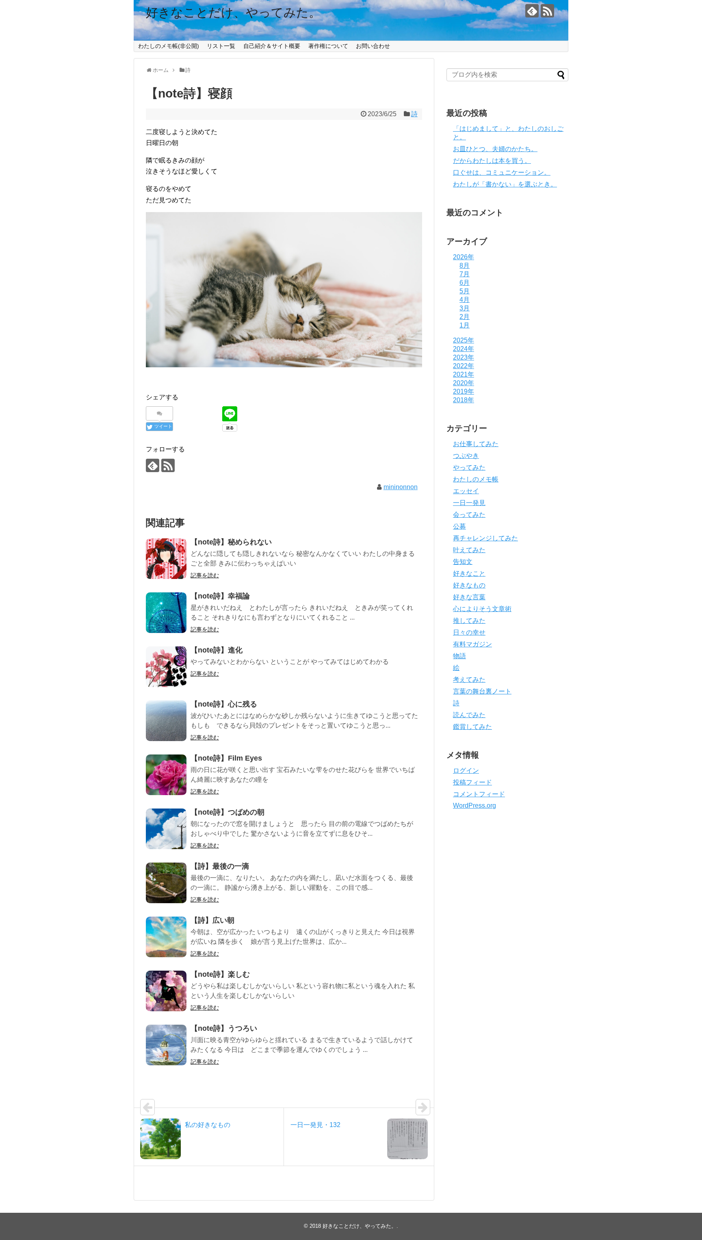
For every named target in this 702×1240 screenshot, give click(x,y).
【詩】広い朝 (212, 920)
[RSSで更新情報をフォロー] (547, 10)
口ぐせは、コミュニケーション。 (501, 172)
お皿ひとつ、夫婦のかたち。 (495, 148)
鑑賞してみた (472, 726)
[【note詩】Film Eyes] (166, 774)
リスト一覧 (221, 46)
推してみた (469, 620)
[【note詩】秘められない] (166, 558)
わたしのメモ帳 (475, 479)
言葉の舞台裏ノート (482, 691)
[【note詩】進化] (166, 666)
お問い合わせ (373, 46)
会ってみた (469, 514)
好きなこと (469, 573)
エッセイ (466, 491)
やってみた (469, 467)
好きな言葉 (469, 597)
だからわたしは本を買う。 (492, 160)
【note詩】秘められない (231, 542)
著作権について (328, 46)
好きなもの (469, 585)
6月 (464, 282)
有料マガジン (472, 644)
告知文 (462, 561)
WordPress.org (474, 805)
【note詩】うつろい (224, 1028)
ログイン (466, 770)
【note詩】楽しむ (220, 974)
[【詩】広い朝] (166, 937)
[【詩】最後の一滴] (166, 883)
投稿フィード (472, 782)
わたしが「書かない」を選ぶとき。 (505, 184)
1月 (464, 325)
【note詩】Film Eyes (226, 758)
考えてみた (469, 679)
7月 (464, 274)
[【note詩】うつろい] (166, 1045)
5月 (464, 291)
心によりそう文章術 (482, 608)
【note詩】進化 (217, 650)
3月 (464, 308)
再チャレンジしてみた (485, 538)
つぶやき (466, 455)
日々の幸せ (469, 632)
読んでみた (469, 714)
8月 (464, 265)
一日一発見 (469, 502)
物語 (459, 656)
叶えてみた (469, 549)
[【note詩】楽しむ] (166, 991)
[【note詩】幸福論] (166, 612)
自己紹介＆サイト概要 (271, 46)
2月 (464, 316)
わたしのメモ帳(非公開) (168, 46)
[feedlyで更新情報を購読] (532, 10)
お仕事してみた (475, 443)
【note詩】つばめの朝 (227, 812)
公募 (459, 526)
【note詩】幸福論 (220, 596)
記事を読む (205, 575)
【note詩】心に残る (224, 704)
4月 (464, 299)
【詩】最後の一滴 (220, 866)
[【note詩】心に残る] (166, 720)
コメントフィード (479, 794)
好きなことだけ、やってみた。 (233, 12)
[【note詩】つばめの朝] (166, 829)
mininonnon (401, 486)
